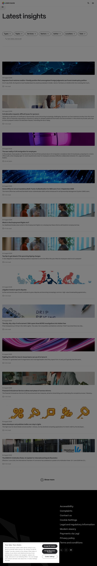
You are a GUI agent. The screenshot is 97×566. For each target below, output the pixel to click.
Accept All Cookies (49, 546)
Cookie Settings (49, 556)
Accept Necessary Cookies (49, 551)
